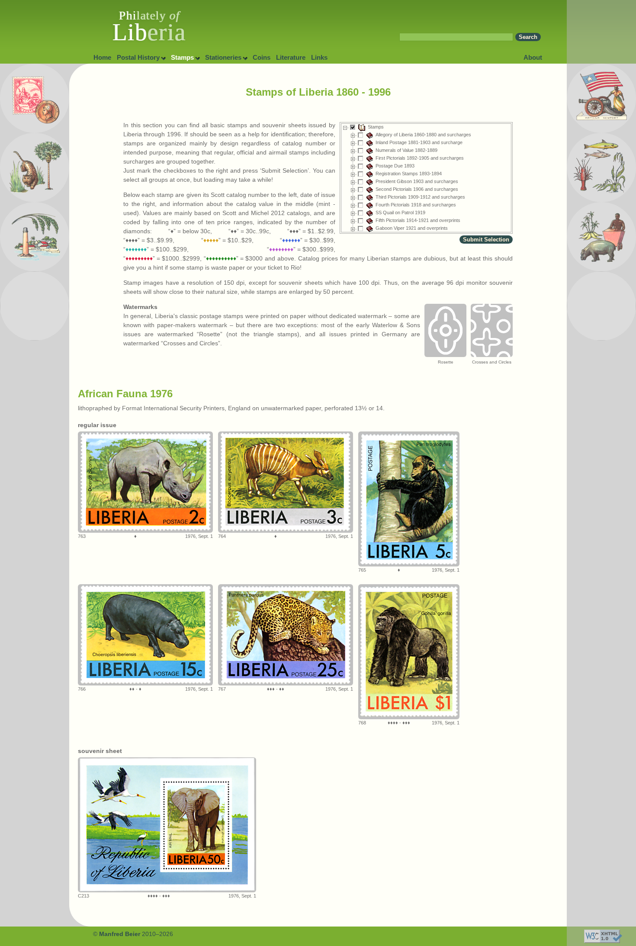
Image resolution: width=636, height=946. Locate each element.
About (533, 57)
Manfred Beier (119, 933)
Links (319, 57)
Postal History (138, 57)
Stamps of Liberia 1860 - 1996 (318, 92)
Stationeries (223, 57)
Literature (290, 57)
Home (102, 57)
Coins (261, 57)
